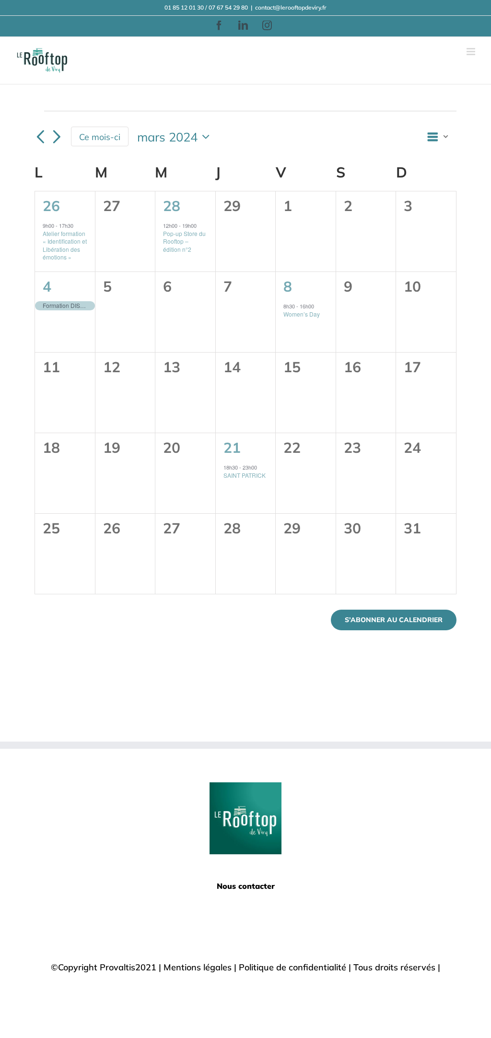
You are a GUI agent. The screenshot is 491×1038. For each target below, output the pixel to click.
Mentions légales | (201, 967)
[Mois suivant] (56, 137)
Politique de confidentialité (292, 967)
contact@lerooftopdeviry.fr (291, 7)
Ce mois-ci (99, 136)
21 (232, 447)
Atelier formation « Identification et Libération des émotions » (65, 245)
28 (171, 205)
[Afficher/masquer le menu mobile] (472, 52)
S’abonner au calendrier (394, 620)
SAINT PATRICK (244, 475)
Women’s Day (301, 314)
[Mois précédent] (40, 137)
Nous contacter (246, 886)
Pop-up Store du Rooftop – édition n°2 (184, 241)
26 (51, 205)
